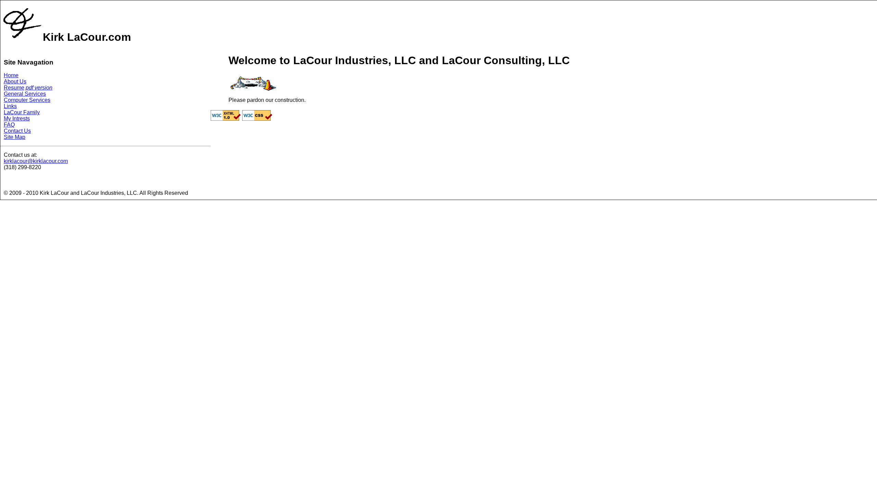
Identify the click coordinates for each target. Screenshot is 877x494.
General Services (25, 94)
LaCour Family (22, 112)
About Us (15, 81)
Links (10, 106)
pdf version (39, 88)
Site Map (14, 137)
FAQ (9, 125)
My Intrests (17, 118)
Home (11, 75)
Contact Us (17, 131)
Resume (14, 88)
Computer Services (27, 100)
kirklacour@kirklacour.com (36, 161)
